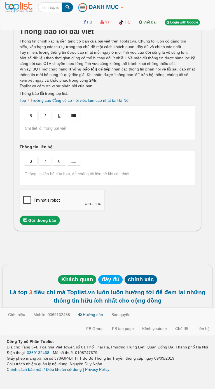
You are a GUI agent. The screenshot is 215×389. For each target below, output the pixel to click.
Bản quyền (120, 314)
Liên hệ (203, 328)
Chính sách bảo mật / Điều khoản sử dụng (44, 369)
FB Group (95, 328)
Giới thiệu (16, 314)
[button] (30, 115)
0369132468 (38, 352)
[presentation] (107, 130)
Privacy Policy (97, 369)
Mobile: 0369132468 (52, 314)
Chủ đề (181, 328)
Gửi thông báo (41, 220)
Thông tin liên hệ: (37, 147)
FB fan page (123, 328)
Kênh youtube (154, 328)
